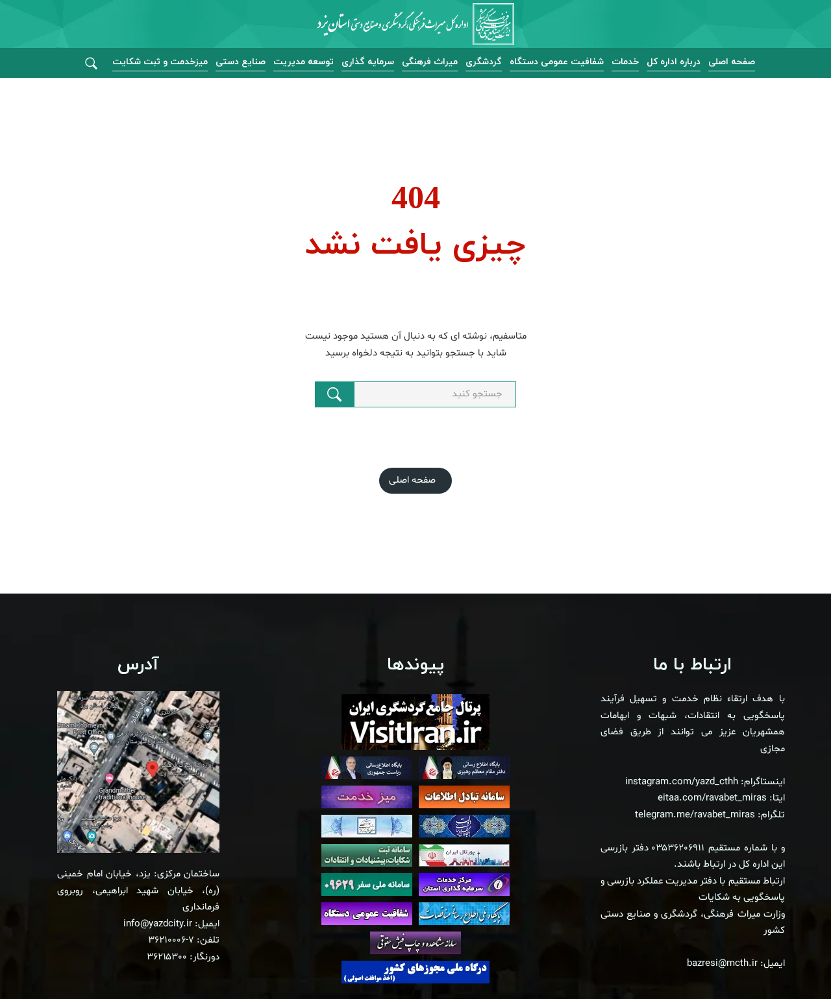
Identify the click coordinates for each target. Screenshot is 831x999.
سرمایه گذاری (367, 62)
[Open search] (91, 63)
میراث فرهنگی (430, 62)
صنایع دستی (241, 62)
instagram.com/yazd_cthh (681, 782)
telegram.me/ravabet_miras (695, 815)
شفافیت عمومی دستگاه (557, 62)
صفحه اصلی (731, 62)
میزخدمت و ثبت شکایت (160, 62)
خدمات (625, 62)
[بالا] (785, 960)
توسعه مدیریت (303, 62)
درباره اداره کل (674, 62)
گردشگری (483, 62)
